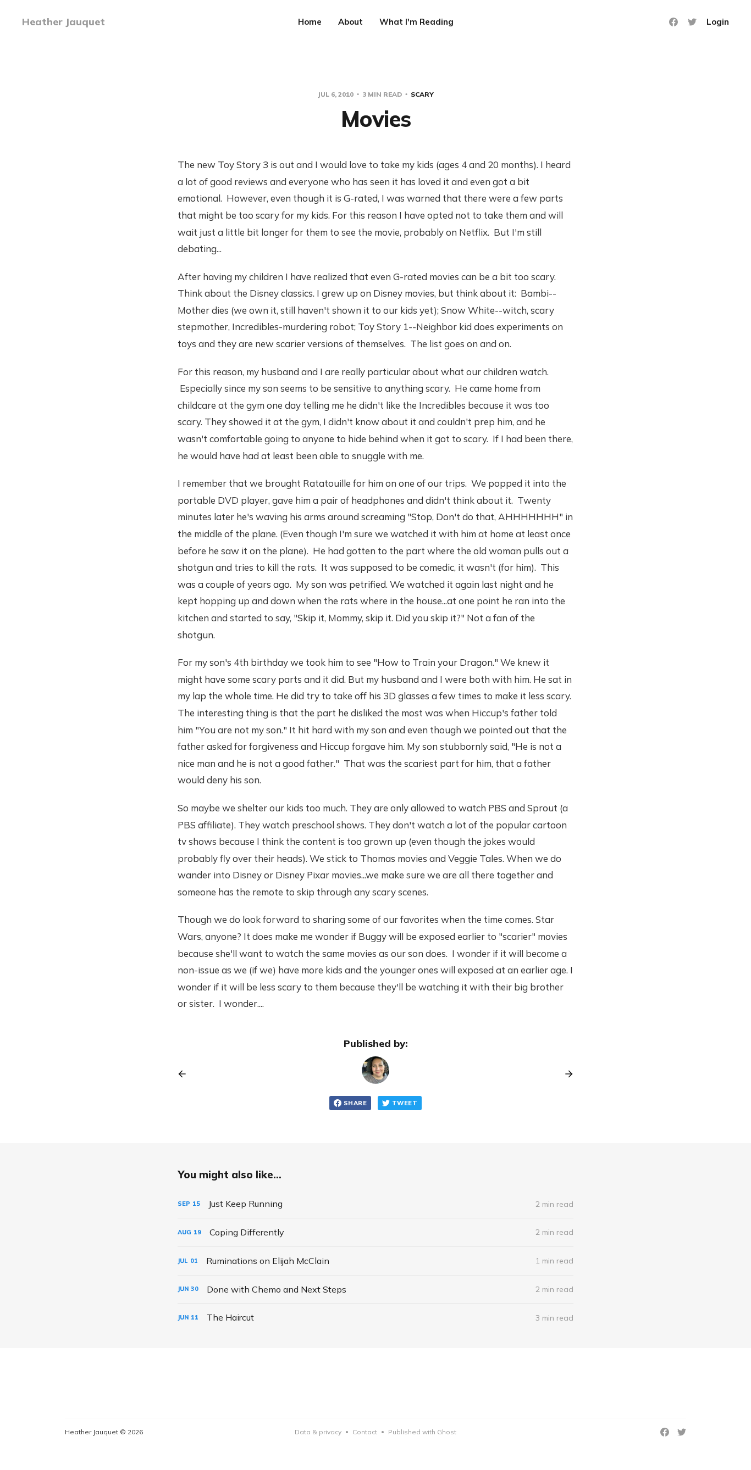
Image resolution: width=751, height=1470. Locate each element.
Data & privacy (318, 1432)
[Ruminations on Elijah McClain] (375, 1261)
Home (310, 21)
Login (717, 21)
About (350, 21)
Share (355, 1103)
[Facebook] (673, 22)
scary (422, 94)
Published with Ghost (422, 1432)
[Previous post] (186, 1074)
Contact (364, 1432)
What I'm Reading (416, 21)
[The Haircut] (375, 1318)
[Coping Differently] (375, 1232)
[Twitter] (692, 22)
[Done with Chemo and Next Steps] (375, 1290)
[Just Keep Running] (375, 1204)
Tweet (404, 1103)
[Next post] (565, 1074)
